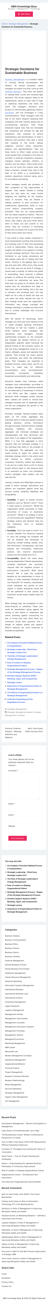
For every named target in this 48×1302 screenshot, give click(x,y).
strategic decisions (13, 91)
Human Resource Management (18, 977)
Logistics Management (14, 1010)
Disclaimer (6, 1278)
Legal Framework (12, 1006)
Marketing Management (15, 1043)
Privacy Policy (8, 1282)
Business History (12, 952)
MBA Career (10, 1047)
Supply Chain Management (16, 1097)
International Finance (14, 998)
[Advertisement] (24, 50)
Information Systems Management (19, 985)
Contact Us (6, 1286)
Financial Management (14, 960)
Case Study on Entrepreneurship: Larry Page (20, 1130)
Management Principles (15, 1031)
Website (11, 826)
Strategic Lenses (14, 682)
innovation (9, 113)
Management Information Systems (19, 1027)
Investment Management (15, 1002)
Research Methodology (15, 1080)
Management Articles (14, 1014)
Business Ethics (11, 944)
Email (11, 815)
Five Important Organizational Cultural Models (21, 1182)
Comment (13, 770)
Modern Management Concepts (18, 1055)
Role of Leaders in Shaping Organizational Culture (23, 1170)
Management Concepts (15, 1022)
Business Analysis (12, 936)
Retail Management (13, 1084)
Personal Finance (12, 1068)
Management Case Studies (16, 1018)
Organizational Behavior (15, 1064)
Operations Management (15, 1060)
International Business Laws (16, 994)
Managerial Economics (14, 1039)
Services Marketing (13, 1089)
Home (4, 24)
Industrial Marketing (13, 981)
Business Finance (12, 948)
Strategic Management (18, 24)
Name (11, 804)
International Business (14, 989)
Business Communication (15, 940)
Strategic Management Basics (19, 712)
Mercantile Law (11, 1051)
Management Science (14, 1035)
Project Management (14, 1072)
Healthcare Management (15, 973)
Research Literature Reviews (17, 1076)
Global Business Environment (17, 969)
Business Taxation (12, 956)
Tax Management (12, 1101)
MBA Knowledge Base (24, 6)
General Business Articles (15, 965)
